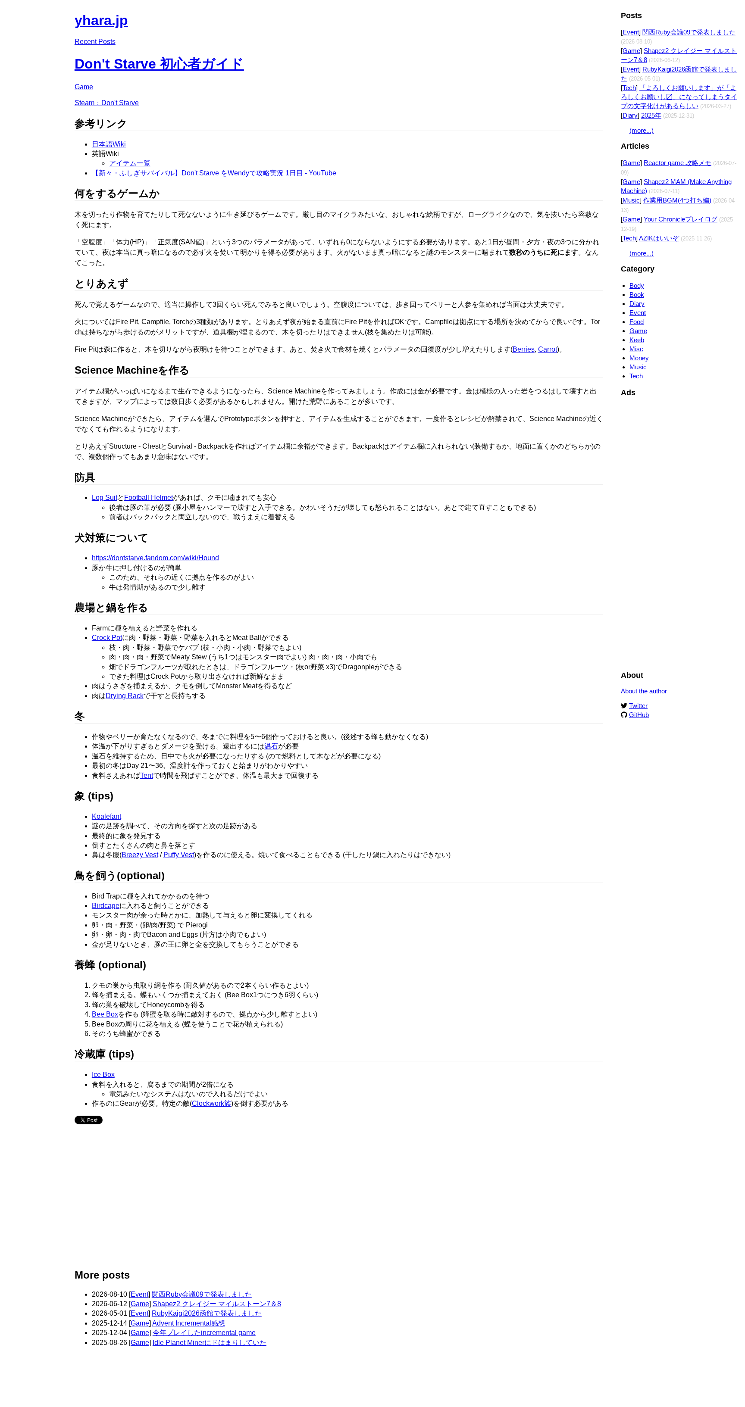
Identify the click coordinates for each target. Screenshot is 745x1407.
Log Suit (104, 497)
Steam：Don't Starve (107, 102)
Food (636, 321)
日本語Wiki (109, 144)
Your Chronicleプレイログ (680, 219)
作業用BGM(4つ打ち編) (677, 200)
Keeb (636, 339)
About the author (644, 691)
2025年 (651, 115)
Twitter (638, 705)
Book (636, 294)
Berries (524, 349)
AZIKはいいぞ (659, 238)
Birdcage (105, 905)
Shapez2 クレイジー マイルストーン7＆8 (217, 1303)
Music (631, 200)
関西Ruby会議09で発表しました (202, 1294)
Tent (146, 775)
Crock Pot (107, 637)
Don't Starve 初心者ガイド (159, 64)
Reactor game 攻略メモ (677, 162)
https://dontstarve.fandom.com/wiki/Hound (155, 558)
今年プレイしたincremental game (204, 1332)
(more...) (641, 130)
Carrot (547, 349)
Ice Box (103, 1074)
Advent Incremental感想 (188, 1323)
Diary (630, 115)
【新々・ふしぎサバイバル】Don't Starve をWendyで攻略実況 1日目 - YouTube (214, 173)
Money (639, 358)
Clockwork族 (211, 1103)
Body (636, 285)
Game (84, 86)
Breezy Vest (140, 854)
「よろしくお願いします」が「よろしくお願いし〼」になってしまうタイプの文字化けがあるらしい (679, 96)
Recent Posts (95, 41)
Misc (636, 349)
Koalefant (106, 816)
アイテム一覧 (129, 163)
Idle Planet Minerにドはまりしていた (209, 1342)
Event (139, 1294)
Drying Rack (125, 695)
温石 (271, 746)
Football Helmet (148, 497)
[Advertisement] (333, 1200)
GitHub (639, 714)
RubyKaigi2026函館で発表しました (207, 1313)
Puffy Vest (178, 854)
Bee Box (105, 1014)
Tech (629, 87)
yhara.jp (101, 20)
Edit (597, 16)
